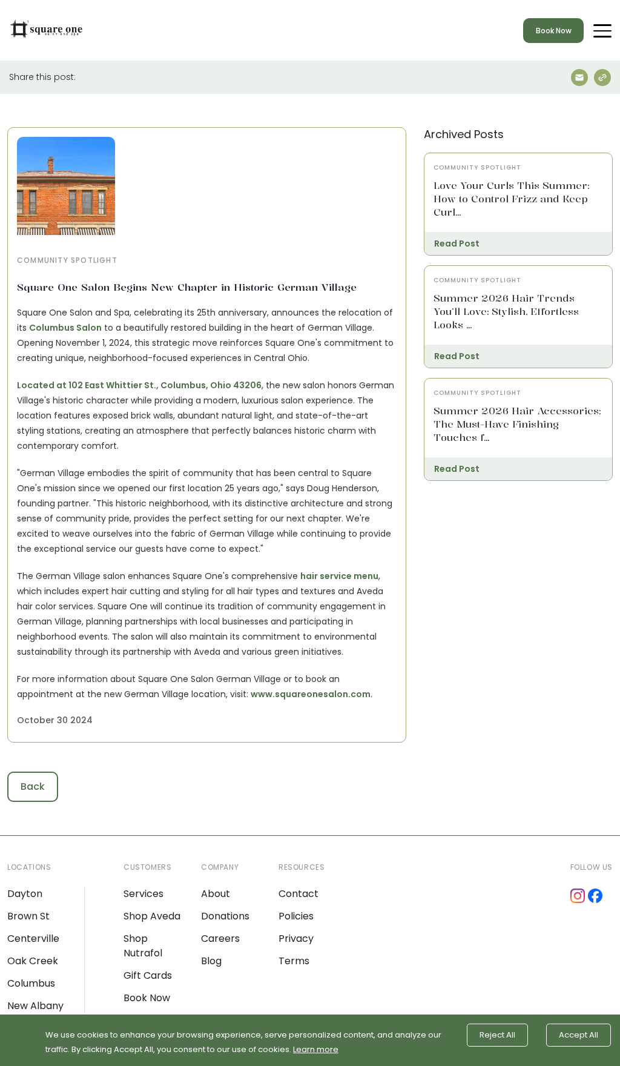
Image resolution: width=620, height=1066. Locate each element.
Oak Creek (32, 961)
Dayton (24, 894)
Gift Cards (148, 975)
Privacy (296, 938)
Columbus (31, 983)
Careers (220, 938)
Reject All (497, 1035)
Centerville (33, 938)
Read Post (457, 243)
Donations (225, 916)
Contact (298, 894)
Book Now (554, 30)
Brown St (28, 916)
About (215, 894)
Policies (296, 916)
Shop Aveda (152, 916)
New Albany (35, 1006)
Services (143, 894)
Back (33, 786)
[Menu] (602, 30)
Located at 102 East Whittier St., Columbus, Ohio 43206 (139, 385)
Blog (211, 961)
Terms (294, 961)
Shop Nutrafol (143, 946)
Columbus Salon (65, 328)
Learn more (315, 1049)
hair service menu (339, 576)
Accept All (578, 1035)
